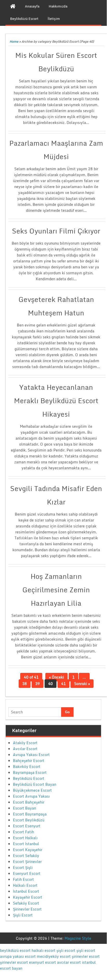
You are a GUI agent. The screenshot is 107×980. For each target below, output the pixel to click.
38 (24, 684)
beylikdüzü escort (15, 950)
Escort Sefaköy (26, 856)
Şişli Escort (23, 915)
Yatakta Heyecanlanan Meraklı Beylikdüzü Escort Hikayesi (56, 400)
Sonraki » (82, 684)
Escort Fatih (23, 832)
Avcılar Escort (25, 749)
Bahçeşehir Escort (28, 761)
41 (63, 684)
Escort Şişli (23, 867)
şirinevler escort (86, 956)
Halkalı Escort (25, 885)
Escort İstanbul (26, 844)
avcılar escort (69, 962)
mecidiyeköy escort (54, 956)
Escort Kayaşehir (27, 850)
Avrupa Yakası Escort (31, 755)
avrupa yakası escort (18, 956)
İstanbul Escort (26, 891)
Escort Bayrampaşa (30, 814)
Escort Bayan (24, 808)
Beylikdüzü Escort (28, 778)
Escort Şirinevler (27, 862)
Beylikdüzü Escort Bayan (34, 784)
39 (37, 684)
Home (14, 41)
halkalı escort (43, 950)
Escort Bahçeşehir (28, 802)
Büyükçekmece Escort (32, 790)
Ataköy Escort (25, 743)
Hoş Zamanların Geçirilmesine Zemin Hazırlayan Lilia (56, 590)
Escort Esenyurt (26, 826)
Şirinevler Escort (27, 909)
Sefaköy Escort (26, 903)
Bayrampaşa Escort (30, 772)
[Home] (12, 6)
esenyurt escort (42, 962)
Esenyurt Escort (26, 873)
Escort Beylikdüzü (28, 820)
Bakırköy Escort (26, 766)
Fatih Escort (23, 879)
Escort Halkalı (25, 838)
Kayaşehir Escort (27, 897)
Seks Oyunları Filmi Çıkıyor (56, 230)
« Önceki (56, 677)
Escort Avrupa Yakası (31, 796)
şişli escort (65, 950)
